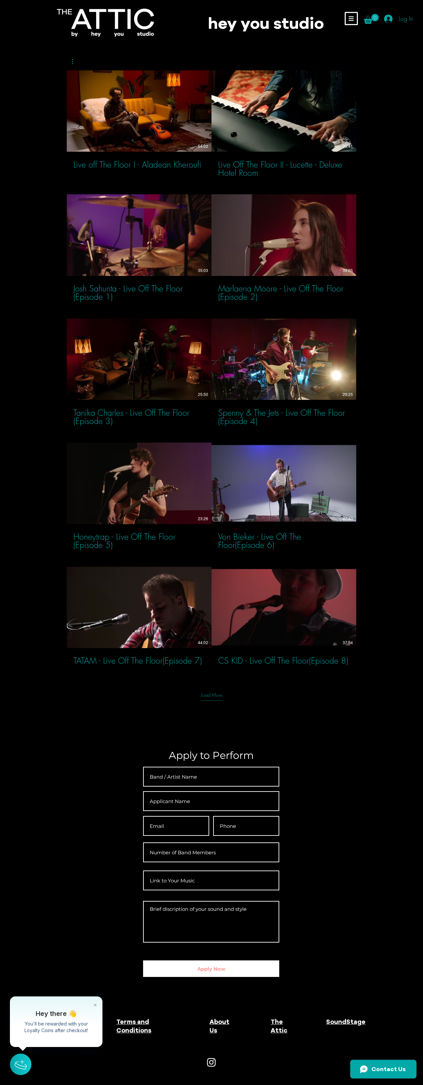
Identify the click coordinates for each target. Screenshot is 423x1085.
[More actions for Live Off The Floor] (76, 61)
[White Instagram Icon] (211, 1062)
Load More (211, 695)
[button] (351, 18)
